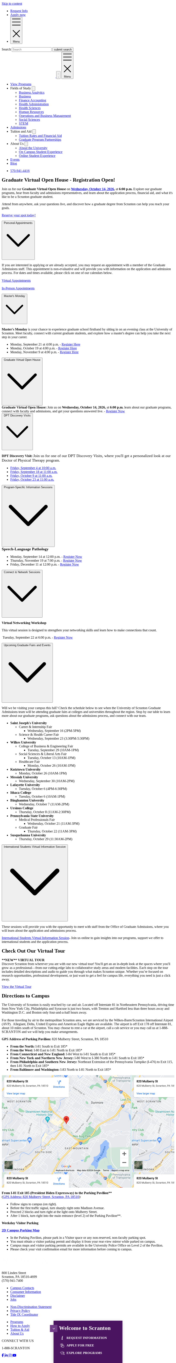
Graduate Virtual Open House (22, 359)
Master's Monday (14, 296)
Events (15, 159)
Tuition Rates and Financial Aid (40, 136)
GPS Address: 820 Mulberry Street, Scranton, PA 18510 (41, 1197)
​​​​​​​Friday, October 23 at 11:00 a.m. (32, 479)
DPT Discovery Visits (17, 415)
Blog (13, 163)
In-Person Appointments (18, 288)
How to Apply (20, 1326)
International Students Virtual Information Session (35, 846)
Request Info (19, 11)
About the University (33, 148)
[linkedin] (7, 1355)
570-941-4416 (20, 171)
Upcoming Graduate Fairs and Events (27, 645)
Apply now (18, 15)
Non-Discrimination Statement (31, 1307)
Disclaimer (17, 1295)
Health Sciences (30, 108)
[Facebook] (3, 1355)
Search (6, 49)
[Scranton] (25, 1265)
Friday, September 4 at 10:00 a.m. (33, 468)
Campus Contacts (22, 1288)
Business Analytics (31, 92)
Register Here (71, 344)
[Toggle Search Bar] (58, 75)
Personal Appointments (18, 223)
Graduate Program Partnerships (40, 139)
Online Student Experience (37, 156)
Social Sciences (29, 119)
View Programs (20, 84)
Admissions (18, 127)
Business (25, 96)
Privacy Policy (20, 1311)
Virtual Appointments (16, 280)
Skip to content (12, 3)
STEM (23, 123)
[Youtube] (14, 1355)
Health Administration (34, 104)
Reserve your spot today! (19, 215)
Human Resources (31, 112)
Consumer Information (25, 1292)
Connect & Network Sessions (22, 572)
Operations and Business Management (45, 116)
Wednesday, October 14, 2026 (92, 189)
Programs (16, 1322)
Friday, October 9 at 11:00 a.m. (31, 475)
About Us (17, 1333)
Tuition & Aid (19, 1329)
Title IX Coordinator (24, 1314)
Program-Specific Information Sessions (28, 487)
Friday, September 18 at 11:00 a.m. (34, 472)
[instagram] (10, 1355)
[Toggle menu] (54, 1328)
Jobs (13, 1299)
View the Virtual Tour (16, 986)
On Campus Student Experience (40, 152)
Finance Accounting (32, 100)
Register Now (115, 411)
